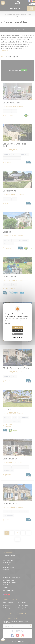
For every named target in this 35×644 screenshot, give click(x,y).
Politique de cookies (17, 337)
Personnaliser (17, 334)
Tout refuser (18, 330)
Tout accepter (18, 327)
